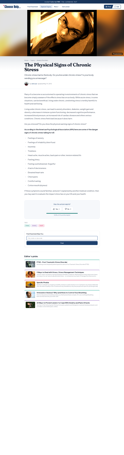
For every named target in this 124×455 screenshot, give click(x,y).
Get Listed (65, 7)
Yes (58, 209)
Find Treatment (32, 7)
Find (109, 7)
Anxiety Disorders (42, 60)
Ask (118, 7)
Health (41, 225)
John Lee (34, 84)
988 (58, 2)
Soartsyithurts (118, 53)
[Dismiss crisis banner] (122, 1)
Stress (27, 225)
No (69, 209)
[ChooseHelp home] (12, 6)
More (56, 7)
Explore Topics (46, 7)
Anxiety (34, 225)
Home (26, 60)
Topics (32, 60)
